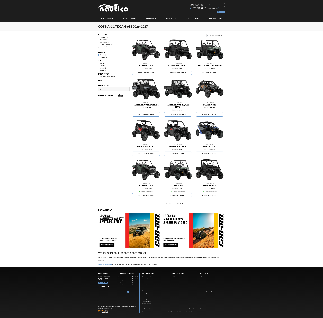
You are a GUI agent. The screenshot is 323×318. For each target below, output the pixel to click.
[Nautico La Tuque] (113, 8)
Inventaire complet (175, 276)
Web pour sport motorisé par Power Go (127, 306)
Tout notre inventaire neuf (148, 276)
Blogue (201, 278)
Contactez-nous (215, 18)
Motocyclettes (145, 278)
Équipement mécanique (147, 291)
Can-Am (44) (103, 55)
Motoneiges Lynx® (146, 301)
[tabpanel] (128, 283)
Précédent (172, 203)
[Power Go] (117, 311)
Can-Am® (144, 295)
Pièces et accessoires (204, 289)
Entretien (202, 287)
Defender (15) (104, 37)
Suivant (184, 203)
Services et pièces (192, 18)
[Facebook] (218, 8)
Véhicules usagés (129, 18)
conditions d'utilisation (189, 312)
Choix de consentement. (200, 312)
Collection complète (146, 303)
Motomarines (145, 285)
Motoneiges (145, 293)
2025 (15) (103, 68)
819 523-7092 (199, 8)
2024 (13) (103, 70)
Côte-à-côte (145, 283)
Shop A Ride (109, 308)
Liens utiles (204, 274)
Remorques (145, 289)
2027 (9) (102, 63)
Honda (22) (103, 57)
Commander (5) (104, 42)
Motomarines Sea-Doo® (147, 297)
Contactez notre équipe (105, 264)
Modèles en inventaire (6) (107, 76)
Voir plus (100, 49)
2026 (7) (102, 65)
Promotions (171, 18)
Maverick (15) (104, 39)
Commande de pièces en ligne (206, 291)
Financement (151, 18)
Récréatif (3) (103, 46)
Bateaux (144, 287)
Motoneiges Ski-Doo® (147, 299)
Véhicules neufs (107, 18)
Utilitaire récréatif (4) (106, 44)
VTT (143, 280)
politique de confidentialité (175, 312)
